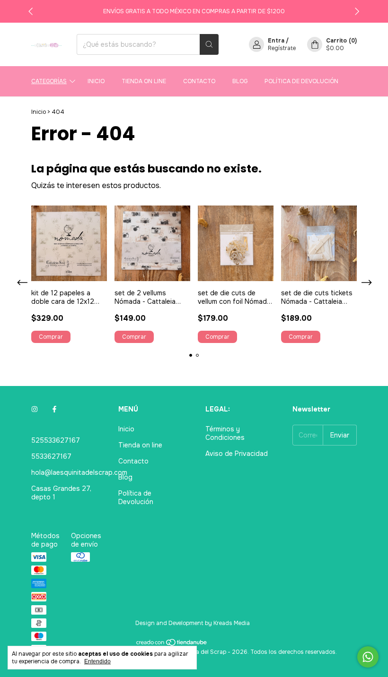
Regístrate (282, 48)
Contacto (199, 81)
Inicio (96, 81)
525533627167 (55, 440)
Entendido (97, 661)
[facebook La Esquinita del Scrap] (54, 409)
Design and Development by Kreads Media (192, 623)
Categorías (49, 81)
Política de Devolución (301, 81)
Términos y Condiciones (225, 433)
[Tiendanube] (172, 644)
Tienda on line (144, 81)
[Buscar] (209, 44)
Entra (276, 40)
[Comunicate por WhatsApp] (368, 657)
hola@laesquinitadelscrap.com (79, 472)
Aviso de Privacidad (236, 453)
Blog (239, 81)
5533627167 (51, 456)
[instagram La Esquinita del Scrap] (34, 409)
